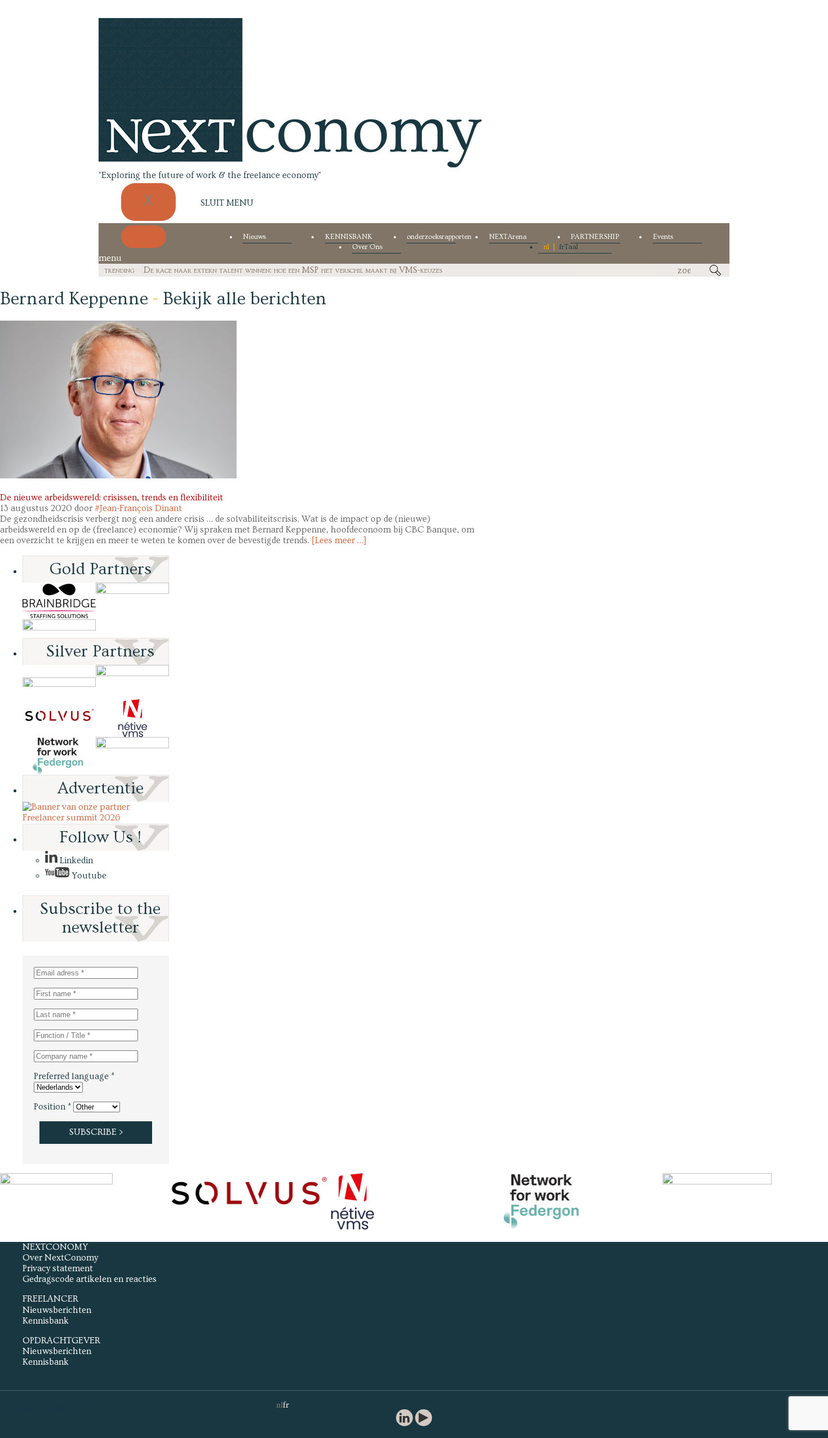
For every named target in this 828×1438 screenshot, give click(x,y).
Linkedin (75, 860)
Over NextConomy (60, 1258)
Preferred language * (74, 1076)
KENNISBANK (348, 237)
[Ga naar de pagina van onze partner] (56, 1182)
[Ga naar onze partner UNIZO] (132, 682)
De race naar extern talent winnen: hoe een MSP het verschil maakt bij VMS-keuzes (293, 270)
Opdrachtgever (31, 487)
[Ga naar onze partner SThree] (132, 601)
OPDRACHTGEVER (61, 1340)
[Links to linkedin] (404, 1419)
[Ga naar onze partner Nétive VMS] (132, 718)
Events (663, 237)
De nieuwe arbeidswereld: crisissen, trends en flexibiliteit (111, 497)
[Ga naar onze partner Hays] (59, 628)
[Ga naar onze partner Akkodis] (59, 682)
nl (546, 247)
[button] (118, 399)
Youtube (87, 876)
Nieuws (254, 237)
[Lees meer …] (339, 540)
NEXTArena (508, 237)
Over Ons (367, 247)
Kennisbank (46, 1321)
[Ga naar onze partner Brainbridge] (59, 601)
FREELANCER (50, 1299)
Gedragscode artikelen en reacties (90, 1279)
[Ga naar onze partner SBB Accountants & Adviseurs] (132, 756)
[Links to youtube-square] (423, 1419)
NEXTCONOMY (55, 1247)
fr (561, 247)
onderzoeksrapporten (431, 237)
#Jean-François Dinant (138, 508)
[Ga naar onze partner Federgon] (59, 756)
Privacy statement (58, 1268)
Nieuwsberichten (57, 1310)
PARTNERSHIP (595, 237)
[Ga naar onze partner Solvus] (59, 718)
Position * (52, 1107)
